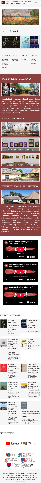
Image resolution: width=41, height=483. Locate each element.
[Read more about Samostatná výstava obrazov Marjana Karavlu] (34, 42)
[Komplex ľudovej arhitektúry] (20, 196)
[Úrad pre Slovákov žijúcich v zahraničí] (13, 465)
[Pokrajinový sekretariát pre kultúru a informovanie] (27, 460)
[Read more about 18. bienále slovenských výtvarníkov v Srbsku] (3, 368)
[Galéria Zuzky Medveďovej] (20, 89)
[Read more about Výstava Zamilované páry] (24, 343)
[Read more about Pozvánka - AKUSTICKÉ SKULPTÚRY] (15, 42)
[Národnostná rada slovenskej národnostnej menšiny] (26, 455)
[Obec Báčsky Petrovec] (11, 455)
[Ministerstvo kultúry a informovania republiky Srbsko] (12, 460)
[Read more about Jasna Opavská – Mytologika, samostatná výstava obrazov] (3, 386)
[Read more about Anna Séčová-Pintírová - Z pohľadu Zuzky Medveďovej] (24, 368)
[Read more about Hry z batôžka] (25, 42)
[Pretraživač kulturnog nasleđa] (27, 465)
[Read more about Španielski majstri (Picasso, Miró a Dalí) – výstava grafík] (24, 386)
